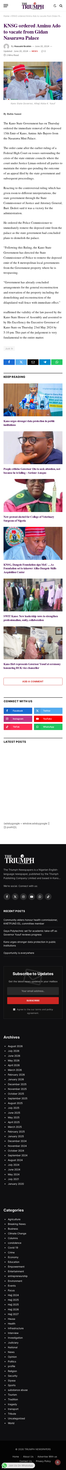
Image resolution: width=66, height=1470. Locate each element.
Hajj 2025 (13, 1299)
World (11, 1423)
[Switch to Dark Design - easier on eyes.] (55, 5)
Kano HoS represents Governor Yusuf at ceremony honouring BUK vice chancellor (32, 666)
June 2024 (14, 1169)
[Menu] (6, 6)
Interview (13, 1332)
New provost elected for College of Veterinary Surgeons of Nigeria (29, 518)
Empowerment (16, 1266)
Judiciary (13, 1342)
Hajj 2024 (13, 1295)
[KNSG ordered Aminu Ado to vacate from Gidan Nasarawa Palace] (33, 81)
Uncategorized (16, 1418)
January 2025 (16, 1136)
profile (11, 1366)
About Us (28, 1456)
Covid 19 (13, 1247)
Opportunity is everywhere (19, 952)
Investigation (15, 1337)
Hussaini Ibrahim (22, 46)
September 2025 (17, 1098)
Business (13, 1228)
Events (12, 1285)
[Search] (60, 6)
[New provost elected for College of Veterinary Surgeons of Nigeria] (33, 495)
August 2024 (15, 1160)
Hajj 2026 (13, 1309)
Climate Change (17, 1233)
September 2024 (17, 1155)
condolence (14, 1242)
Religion (12, 1371)
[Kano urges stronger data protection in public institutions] (33, 399)
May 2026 (14, 1060)
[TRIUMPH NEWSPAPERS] (33, 5)
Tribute (12, 1413)
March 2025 (15, 1126)
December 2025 (17, 1084)
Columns (13, 1238)
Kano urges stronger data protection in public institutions (29, 423)
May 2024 (14, 1174)
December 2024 (17, 1140)
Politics (12, 1361)
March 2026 (15, 1069)
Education (13, 1261)
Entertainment (16, 1271)
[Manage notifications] (58, 1462)
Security (12, 1375)
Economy (13, 1257)
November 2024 (17, 1145)
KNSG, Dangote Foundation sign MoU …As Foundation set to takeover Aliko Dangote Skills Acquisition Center (30, 568)
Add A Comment (32, 681)
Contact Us (26, 1461)
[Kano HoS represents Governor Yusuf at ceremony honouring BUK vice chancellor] (33, 642)
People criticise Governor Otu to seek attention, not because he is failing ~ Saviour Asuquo (32, 471)
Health (11, 1323)
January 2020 (16, 1183)
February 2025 (16, 1131)
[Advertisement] (33, 789)
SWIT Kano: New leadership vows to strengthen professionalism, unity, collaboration (31, 618)
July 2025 (13, 1107)
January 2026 (16, 1079)
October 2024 (16, 1150)
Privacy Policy (43, 1461)
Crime (11, 1252)
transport (13, 1408)
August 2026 (15, 1046)
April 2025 (14, 1122)
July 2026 (13, 1050)
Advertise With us (47, 1456)
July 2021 (13, 1179)
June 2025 (14, 1112)
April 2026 (14, 1065)
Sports (11, 1385)
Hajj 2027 (13, 1314)
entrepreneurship (18, 1276)
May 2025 (14, 1117)
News (35, 51)
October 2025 (16, 1093)
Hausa (11, 1318)
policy (50, 1009)
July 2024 (13, 1164)
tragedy (12, 1404)
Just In (9, 348)
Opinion (12, 1356)
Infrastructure (16, 1328)
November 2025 (17, 1088)
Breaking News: (17, 1223)
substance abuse (18, 1389)
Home (6, 16)
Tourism (12, 1394)
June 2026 (14, 1055)
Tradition (13, 1399)
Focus (11, 1290)
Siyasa (11, 1380)
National (12, 1347)
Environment (15, 1280)
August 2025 (15, 1103)
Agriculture (14, 1219)
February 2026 (16, 1074)
